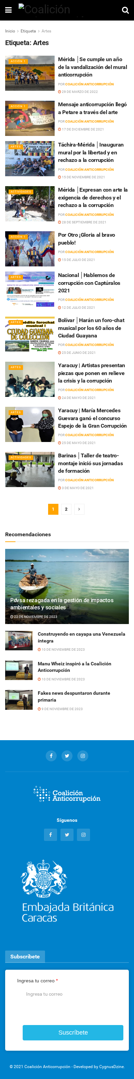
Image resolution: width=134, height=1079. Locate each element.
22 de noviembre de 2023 (35, 617)
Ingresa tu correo (37, 980)
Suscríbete (73, 1032)
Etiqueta (28, 31)
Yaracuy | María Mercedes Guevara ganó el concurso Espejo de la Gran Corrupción (92, 418)
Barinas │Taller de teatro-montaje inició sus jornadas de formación (90, 463)
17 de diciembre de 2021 (82, 129)
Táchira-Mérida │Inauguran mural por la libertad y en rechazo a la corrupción (91, 152)
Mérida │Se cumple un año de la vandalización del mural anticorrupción (92, 67)
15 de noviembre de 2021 (83, 177)
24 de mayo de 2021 (78, 398)
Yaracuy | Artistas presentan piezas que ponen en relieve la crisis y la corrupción (91, 373)
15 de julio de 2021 (78, 260)
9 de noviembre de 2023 (62, 709)
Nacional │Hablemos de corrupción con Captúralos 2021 (89, 283)
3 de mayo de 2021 (77, 488)
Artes (46, 31)
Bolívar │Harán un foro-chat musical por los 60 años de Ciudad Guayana (91, 328)
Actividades (21, 191)
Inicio (10, 31)
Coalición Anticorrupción (89, 84)
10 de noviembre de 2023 (63, 649)
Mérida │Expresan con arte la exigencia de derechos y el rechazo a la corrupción (93, 197)
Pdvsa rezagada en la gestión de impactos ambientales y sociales (61, 604)
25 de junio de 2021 (78, 353)
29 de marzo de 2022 (79, 92)
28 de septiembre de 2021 (84, 222)
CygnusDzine (111, 1066)
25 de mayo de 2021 (78, 443)
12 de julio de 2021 (78, 307)
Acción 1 (18, 61)
